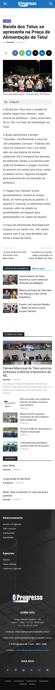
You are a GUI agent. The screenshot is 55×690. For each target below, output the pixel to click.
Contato (7, 681)
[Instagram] (16, 670)
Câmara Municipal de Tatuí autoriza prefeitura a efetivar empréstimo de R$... (27, 372)
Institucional (8, 533)
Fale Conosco (9, 528)
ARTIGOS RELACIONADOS (17, 268)
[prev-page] (5, 319)
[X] (35, 53)
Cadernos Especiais (12, 568)
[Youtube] (47, 670)
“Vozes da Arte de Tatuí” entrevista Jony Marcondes (15, 255)
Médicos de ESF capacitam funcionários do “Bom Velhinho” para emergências (34, 417)
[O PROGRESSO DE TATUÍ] (27, 4)
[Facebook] (15, 53)
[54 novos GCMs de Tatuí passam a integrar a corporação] (10, 432)
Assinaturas (19, 681)
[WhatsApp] (22, 53)
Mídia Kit (23, 684)
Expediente (8, 537)
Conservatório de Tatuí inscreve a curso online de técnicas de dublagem (33, 279)
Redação (10, 42)
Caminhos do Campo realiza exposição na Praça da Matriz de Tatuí (40, 255)
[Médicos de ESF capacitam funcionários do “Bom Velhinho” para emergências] (10, 417)
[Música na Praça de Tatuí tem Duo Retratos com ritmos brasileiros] (10, 294)
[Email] (49, 53)
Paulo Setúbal (9, 564)
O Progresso (8, 483)
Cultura (13, 16)
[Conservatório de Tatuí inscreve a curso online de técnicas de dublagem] (10, 280)
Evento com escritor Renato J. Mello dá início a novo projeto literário (34, 308)
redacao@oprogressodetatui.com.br (32, 631)
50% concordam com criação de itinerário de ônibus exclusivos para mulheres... (34, 402)
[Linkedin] (42, 53)
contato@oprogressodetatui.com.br (32, 650)
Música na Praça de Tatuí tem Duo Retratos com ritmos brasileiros (35, 294)
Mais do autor (38, 268)
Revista (6, 559)
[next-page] (9, 319)
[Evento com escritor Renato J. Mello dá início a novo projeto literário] (10, 308)
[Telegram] (29, 53)
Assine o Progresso (12, 524)
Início (5, 16)
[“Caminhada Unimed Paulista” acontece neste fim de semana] (10, 446)
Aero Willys (9, 465)
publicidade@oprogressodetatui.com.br (33, 637)
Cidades (7, 363)
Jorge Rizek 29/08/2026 (16, 478)
